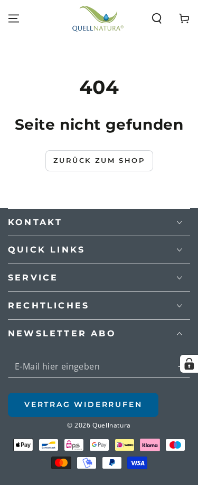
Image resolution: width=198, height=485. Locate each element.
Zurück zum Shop (99, 160)
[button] (157, 18)
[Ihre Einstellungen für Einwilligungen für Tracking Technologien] (189, 364)
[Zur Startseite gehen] (98, 19)
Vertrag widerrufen (83, 404)
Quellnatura (111, 425)
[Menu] (13, 18)
